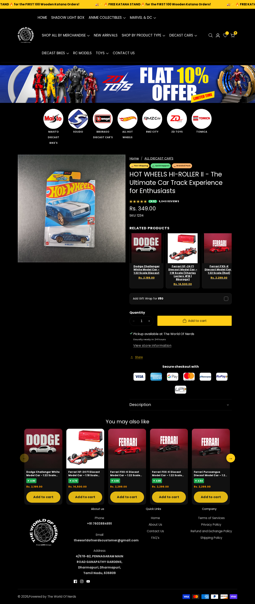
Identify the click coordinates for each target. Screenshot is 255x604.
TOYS (100, 53)
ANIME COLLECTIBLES (105, 17)
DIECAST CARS (181, 35)
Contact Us (155, 531)
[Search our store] (211, 35)
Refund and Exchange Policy (211, 531)
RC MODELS (82, 53)
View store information (152, 345)
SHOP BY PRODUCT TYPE (141, 35)
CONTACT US (124, 53)
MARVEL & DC (141, 17)
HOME (42, 17)
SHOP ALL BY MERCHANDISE (64, 35)
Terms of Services (211, 518)
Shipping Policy (211, 538)
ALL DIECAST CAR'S (158, 158)
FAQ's (155, 538)
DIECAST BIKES (53, 53)
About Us (155, 524)
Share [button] (139, 357)
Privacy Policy (211, 524)
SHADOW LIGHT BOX (67, 17)
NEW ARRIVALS (106, 35)
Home (134, 158)
